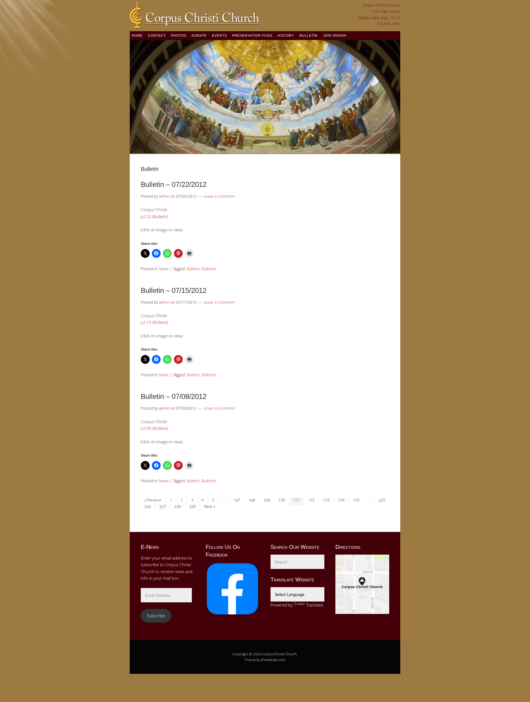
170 (281, 500)
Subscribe (156, 615)
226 (147, 506)
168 (251, 500)
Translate (314, 605)
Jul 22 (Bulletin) (154, 216)
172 (311, 500)
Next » (209, 506)
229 (192, 506)
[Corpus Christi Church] (194, 25)
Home (137, 36)
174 (341, 500)
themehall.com (273, 659)
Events (219, 36)
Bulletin (309, 36)
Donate (199, 36)
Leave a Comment (219, 196)
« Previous (153, 500)
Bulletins (209, 268)
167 (237, 500)
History (286, 36)
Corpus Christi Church (279, 653)
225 (382, 500)
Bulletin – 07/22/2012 (173, 184)
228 (177, 506)
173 (326, 500)
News (164, 268)
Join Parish (334, 36)
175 (356, 500)
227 (162, 506)
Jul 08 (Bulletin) (154, 428)
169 (266, 500)
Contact (157, 36)
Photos (178, 36)
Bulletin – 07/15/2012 (173, 290)
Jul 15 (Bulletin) (154, 322)
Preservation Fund (252, 36)
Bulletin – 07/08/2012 (173, 396)
